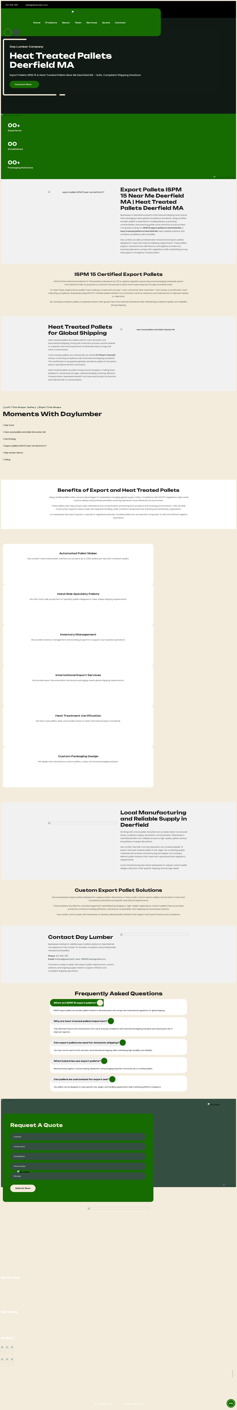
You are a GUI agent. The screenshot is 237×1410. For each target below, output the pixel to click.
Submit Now (22, 1188)
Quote (106, 22)
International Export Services (78, 675)
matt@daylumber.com (21, 1381)
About (66, 22)
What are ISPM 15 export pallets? (75, 1003)
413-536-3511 (11, 5)
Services (91, 22)
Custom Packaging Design (78, 756)
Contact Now (23, 84)
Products (51, 22)
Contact (120, 22)
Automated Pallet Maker (78, 553)
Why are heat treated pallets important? (81, 1021)
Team (78, 22)
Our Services (9, 1292)
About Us (7, 1287)
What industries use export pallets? (77, 1061)
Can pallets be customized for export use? (81, 1079)
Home (36, 22)
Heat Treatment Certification (78, 715)
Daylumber (117, 1403)
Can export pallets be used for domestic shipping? (87, 1042)
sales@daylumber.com (36, 5)
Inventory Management (78, 634)
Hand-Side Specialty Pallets (78, 593)
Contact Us (8, 1308)
